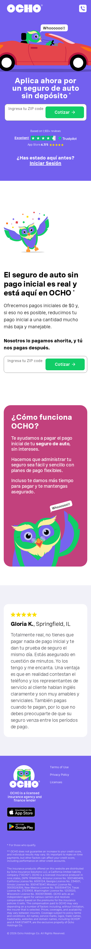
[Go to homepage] (25, 776)
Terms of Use (59, 767)
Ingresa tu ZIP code (25, 108)
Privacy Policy (59, 774)
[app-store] (21, 811)
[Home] (24, 8)
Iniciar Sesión (45, 163)
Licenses (56, 782)
